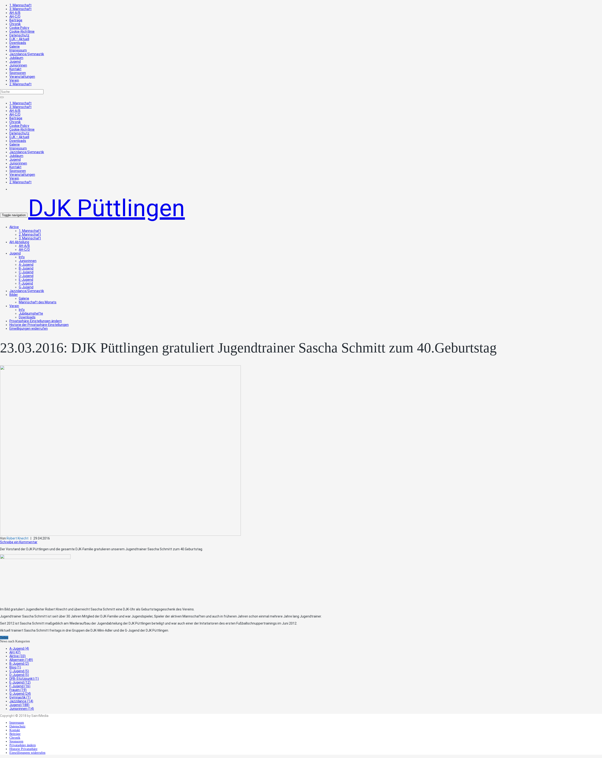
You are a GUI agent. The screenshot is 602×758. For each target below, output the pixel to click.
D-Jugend (26, 276)
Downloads (17, 43)
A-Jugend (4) (19, 648)
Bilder (13, 295)
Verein (14, 80)
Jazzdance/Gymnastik (26, 54)
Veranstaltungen (22, 76)
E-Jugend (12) (20, 682)
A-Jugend (26, 264)
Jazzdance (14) (21, 701)
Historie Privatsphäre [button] (23, 749)
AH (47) (14, 652)
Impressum (18, 50)
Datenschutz (19, 35)
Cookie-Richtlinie (22, 31)
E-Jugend (26, 279)
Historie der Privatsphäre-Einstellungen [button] (39, 325)
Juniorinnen (18, 65)
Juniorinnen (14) (21, 709)
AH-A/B (14, 13)
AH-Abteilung (19, 242)
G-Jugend (26, 287)
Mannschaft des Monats (37, 302)
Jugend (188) (19, 705)
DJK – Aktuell (19, 39)
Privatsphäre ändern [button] (22, 745)
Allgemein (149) (21, 660)
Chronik (15, 24)
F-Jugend (26, 283)
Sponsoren (17, 73)
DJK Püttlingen (106, 208)
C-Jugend (26, 272)
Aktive (14, 227)
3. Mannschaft (20, 9)
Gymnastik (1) (20, 697)
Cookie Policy (19, 28)
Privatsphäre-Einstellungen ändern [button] (35, 321)
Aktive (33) (17, 656)
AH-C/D (14, 16)
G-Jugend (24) (20, 693)
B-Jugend (26, 268)
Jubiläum (16, 58)
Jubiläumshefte (31, 313)
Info (22, 257)
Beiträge (15, 20)
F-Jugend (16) (19, 686)
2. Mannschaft (20, 84)
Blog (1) (15, 667)
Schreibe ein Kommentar (18, 542)
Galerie (14, 46)
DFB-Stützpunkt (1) (24, 678)
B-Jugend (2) (19, 663)
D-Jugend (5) (19, 675)
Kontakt (15, 69)
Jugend (15, 61)
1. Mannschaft (20, 5)
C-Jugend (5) (19, 671)
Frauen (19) (18, 690)
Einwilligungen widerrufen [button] (28, 328)
